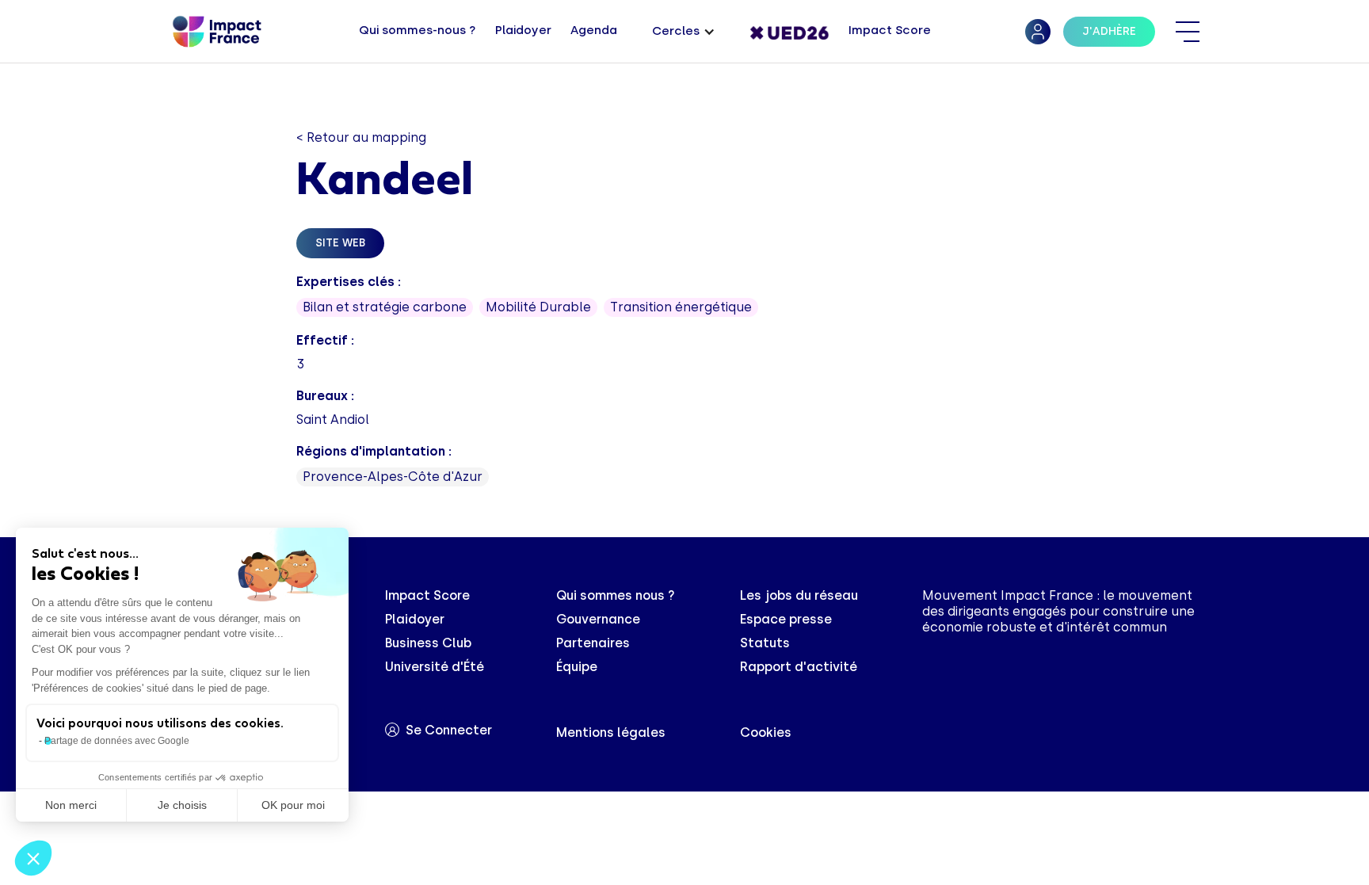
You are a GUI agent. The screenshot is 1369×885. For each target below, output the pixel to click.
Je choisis (182, 805)
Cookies (765, 732)
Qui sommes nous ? (615, 595)
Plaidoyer (414, 619)
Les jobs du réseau (799, 595)
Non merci (71, 805)
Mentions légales (610, 732)
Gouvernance (598, 619)
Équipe (576, 666)
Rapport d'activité (798, 666)
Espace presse (786, 619)
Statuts (765, 642)
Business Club (428, 642)
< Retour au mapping (361, 137)
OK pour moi (293, 805)
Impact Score (427, 595)
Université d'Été (434, 666)
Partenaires (593, 642)
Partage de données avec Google (116, 740)
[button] (683, 32)
